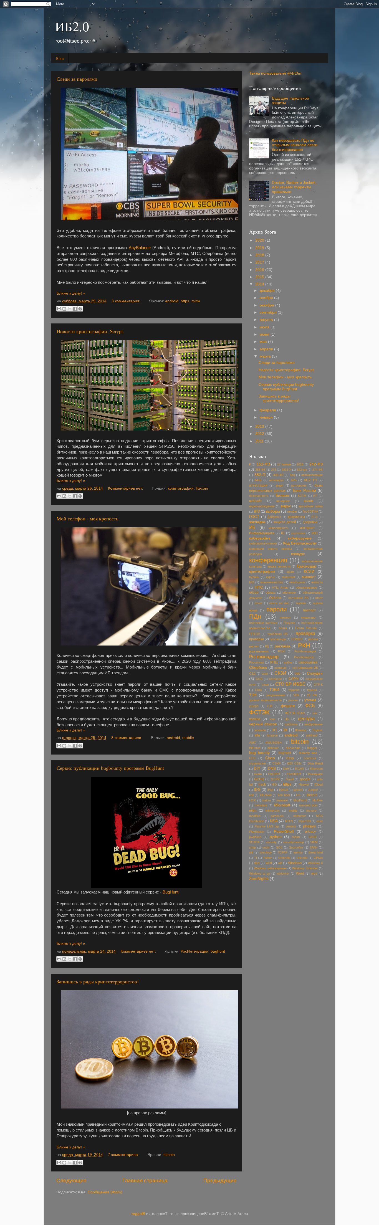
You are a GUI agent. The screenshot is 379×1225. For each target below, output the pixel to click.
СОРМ (294, 679)
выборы (273, 511)
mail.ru (266, 800)
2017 (260, 262)
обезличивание (306, 587)
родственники (259, 651)
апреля (267, 349)
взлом (308, 501)
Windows (295, 863)
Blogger (138, 1214)
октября (267, 305)
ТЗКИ (274, 690)
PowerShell (284, 831)
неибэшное (297, 582)
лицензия (288, 577)
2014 (260, 284)
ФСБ (310, 705)
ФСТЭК (259, 712)
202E (300, 464)
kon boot (284, 795)
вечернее (283, 501)
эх (285, 729)
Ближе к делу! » (71, 293)
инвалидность (279, 528)
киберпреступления (263, 543)
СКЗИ (280, 672)
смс (297, 673)
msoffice (255, 815)
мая (264, 342)
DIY (257, 768)
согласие (275, 678)
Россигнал (256, 662)
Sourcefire (296, 847)
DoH (286, 768)
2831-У (286, 469)
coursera (310, 758)
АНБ (258, 480)
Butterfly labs (308, 753)
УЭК (269, 706)
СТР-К (318, 684)
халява (254, 719)
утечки (310, 700)
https (185, 301)
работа (313, 639)
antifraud (311, 735)
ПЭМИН (297, 639)
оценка (301, 603)
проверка (305, 633)
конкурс (298, 554)
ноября (267, 298)
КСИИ (309, 572)
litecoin (202, 488)
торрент (293, 690)
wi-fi (269, 863)
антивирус (276, 480)
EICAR (299, 768)
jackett (298, 789)
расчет (254, 646)
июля (265, 327)
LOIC (252, 800)
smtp (252, 847)
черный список (263, 724)
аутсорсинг (299, 485)
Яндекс (317, 730)
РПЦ (273, 662)
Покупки (289, 622)
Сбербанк (258, 667)
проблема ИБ (278, 634)
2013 (260, 426)
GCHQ (259, 779)
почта (283, 628)
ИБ (252, 527)
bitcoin (169, 1155)
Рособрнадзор (304, 657)
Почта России (305, 628)
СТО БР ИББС (290, 684)
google (305, 779)
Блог (60, 58)
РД (267, 646)
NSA (274, 821)
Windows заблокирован (270, 868)
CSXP (276, 763)
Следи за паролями (77, 78)
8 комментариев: (127, 738)
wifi (280, 863)
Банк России (304, 491)
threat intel (316, 852)
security (271, 842)
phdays (309, 826)
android (171, 301)
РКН (304, 645)
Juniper (313, 789)
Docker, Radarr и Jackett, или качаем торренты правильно (294, 187)
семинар (280, 667)
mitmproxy (273, 810)
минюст (309, 577)
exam (258, 774)
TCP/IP (282, 852)
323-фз (302, 469)
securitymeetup (293, 842)
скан (265, 673)
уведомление (275, 695)
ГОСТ (254, 517)
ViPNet (318, 857)
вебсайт (255, 501)
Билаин (282, 495)
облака (271, 592)
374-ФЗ (317, 469)
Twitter (267, 857)
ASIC (252, 742)
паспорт (309, 610)
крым (290, 571)
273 (273, 469)
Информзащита (261, 533)
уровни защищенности (265, 700)
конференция (268, 560)
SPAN (313, 847)
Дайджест (274, 516)
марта (266, 356)
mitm (195, 301)
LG (298, 795)
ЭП (274, 730)
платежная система (263, 622)
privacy (310, 832)
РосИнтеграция (194, 951)
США (258, 690)
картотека (298, 533)
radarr (296, 837)
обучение (289, 592)
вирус (286, 506)
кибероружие (300, 538)
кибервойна (260, 538)
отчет (258, 603)
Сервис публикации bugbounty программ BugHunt (110, 768)
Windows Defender (305, 868)
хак (314, 713)
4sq (292, 475)
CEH (252, 758)
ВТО (257, 511)
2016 (260, 270)
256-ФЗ (260, 469)
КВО (315, 533)
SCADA (254, 842)
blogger (312, 748)
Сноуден (315, 673)
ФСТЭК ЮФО (295, 713)
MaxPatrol (300, 800)
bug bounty (259, 753)
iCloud (318, 784)
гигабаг (292, 511)
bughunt (218, 951)
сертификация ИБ (305, 667)
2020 (260, 240)
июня (265, 334)
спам (265, 684)
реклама (282, 646)
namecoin (277, 815)
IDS (257, 790)
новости (317, 582)
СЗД (252, 673)
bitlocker (273, 748)
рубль (288, 662)
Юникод (300, 730)
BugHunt (170, 892)
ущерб (253, 706)
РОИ (281, 651)
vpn (257, 863)
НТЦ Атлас (280, 587)
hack (262, 784)
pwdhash (255, 837)
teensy (298, 852)
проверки (256, 639)
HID (274, 784)
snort (265, 847)
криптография (181, 488)
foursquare (315, 774)
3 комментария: (127, 301)
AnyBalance (141, 247)
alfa (257, 735)
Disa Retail (315, 763)
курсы (270, 577)
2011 (260, 441)
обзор (254, 592)
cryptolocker (257, 763)
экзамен (260, 730)
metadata (261, 805)
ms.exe (311, 810)
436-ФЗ (278, 475)
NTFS (289, 821)
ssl (251, 852)
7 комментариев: (124, 1155)
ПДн (255, 616)
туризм (312, 690)
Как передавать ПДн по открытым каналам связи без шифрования (294, 144)
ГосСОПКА (310, 511)
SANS (313, 837)
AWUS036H (274, 742)
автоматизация (312, 475)
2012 (260, 434)
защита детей (284, 522)
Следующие (71, 1180)
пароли (276, 609)
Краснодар (306, 566)
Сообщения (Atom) (105, 1192)
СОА (259, 678)
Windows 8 (315, 863)
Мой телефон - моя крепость (87, 518)
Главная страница (145, 1180)
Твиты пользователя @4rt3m (275, 73)
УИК (296, 695)
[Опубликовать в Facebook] (75, 309)
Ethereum (316, 768)
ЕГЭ (314, 516)
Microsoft (282, 805)
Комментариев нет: (126, 488)
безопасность (259, 495)
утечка (293, 700)
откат (319, 597)
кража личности (279, 566)
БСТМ (302, 495)
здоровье (310, 522)
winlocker (283, 873)
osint (319, 821)
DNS (272, 768)
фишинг (288, 706)
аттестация (258, 485)
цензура (306, 718)
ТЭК (253, 695)
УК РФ (312, 695)
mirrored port (308, 805)
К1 (283, 533)
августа (267, 320)
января (267, 417)
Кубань (254, 577)
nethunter (299, 815)
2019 (260, 248)
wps (314, 873)
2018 (260, 255)
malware (282, 800)
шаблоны (291, 724)
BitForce (255, 748)
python (276, 837)
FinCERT (274, 774)
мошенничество (271, 582)
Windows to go (259, 873)
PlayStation (256, 831)
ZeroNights (259, 879)
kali (251, 795)
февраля (268, 410)
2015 (260, 277)
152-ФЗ (263, 464)
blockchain (293, 748)
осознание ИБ (298, 597)
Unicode (301, 857)
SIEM (313, 842)
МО (251, 582)
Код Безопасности (299, 543)
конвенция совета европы (270, 548)
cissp (290, 758)
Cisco (270, 758)
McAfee (317, 800)
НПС (259, 587)
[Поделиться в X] (69, 309)
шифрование (313, 724)
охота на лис (279, 603)
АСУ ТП (310, 480)
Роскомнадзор (264, 656)
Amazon (272, 735)
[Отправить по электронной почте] (59, 309)
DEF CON (294, 763)
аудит (280, 485)
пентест (285, 617)
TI (255, 857)
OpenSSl (305, 821)
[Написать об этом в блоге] (64, 309)
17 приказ (284, 464)
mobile (188, 738)
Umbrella (284, 857)
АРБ (294, 480)
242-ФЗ (316, 464)
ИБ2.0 (72, 26)
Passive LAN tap (267, 826)
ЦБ (287, 719)
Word (300, 873)
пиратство (308, 617)
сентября (269, 312)
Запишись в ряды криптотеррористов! (98, 981)
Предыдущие (220, 1180)
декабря (268, 290)
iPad (270, 789)
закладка (257, 522)
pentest (291, 826)
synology (266, 852)
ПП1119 (254, 634)
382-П (259, 475)
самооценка (308, 662)
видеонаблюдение (262, 506)
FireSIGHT (294, 774)
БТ (315, 495)
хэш (273, 719)
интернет (307, 528)
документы (296, 517)
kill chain (266, 795)
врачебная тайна (311, 506)
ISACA (283, 789)
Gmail (290, 779)
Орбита (275, 598)
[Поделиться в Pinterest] (80, 309)
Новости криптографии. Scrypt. (90, 331)
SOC (279, 847)
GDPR (275, 779)
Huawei (304, 784)
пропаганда (278, 639)
